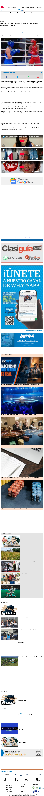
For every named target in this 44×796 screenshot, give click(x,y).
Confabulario (21, 605)
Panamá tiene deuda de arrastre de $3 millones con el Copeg (30, 657)
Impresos (23, 791)
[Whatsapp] (14, 774)
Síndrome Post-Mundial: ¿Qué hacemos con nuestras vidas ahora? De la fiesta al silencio (20, 384)
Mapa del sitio (9, 785)
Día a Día (23, 784)
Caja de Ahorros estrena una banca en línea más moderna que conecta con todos (18, 414)
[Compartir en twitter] (17, 77)
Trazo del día (21, 642)
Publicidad (8, 789)
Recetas (23, 789)
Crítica (23, 783)
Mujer (22, 786)
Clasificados (9, 787)
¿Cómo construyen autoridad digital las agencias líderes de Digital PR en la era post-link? (20, 477)
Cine (22, 788)
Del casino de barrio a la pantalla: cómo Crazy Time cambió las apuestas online (18, 445)
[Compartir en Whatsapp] (28, 77)
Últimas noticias (6, 533)
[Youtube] (33, 774)
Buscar (7, 783)
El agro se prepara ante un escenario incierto (30, 548)
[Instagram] (39, 774)
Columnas (4, 691)
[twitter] (27, 774)
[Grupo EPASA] (35, 791)
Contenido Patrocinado (7, 354)
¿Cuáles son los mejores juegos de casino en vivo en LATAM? (14, 508)
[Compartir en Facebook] (6, 77)
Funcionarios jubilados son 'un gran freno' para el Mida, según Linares (30, 618)
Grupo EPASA (9, 791)
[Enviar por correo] (38, 77)
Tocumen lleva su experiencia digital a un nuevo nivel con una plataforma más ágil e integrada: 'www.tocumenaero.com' (30, 562)
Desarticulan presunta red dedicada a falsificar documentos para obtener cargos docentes (28, 630)
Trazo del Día (24, 535)
